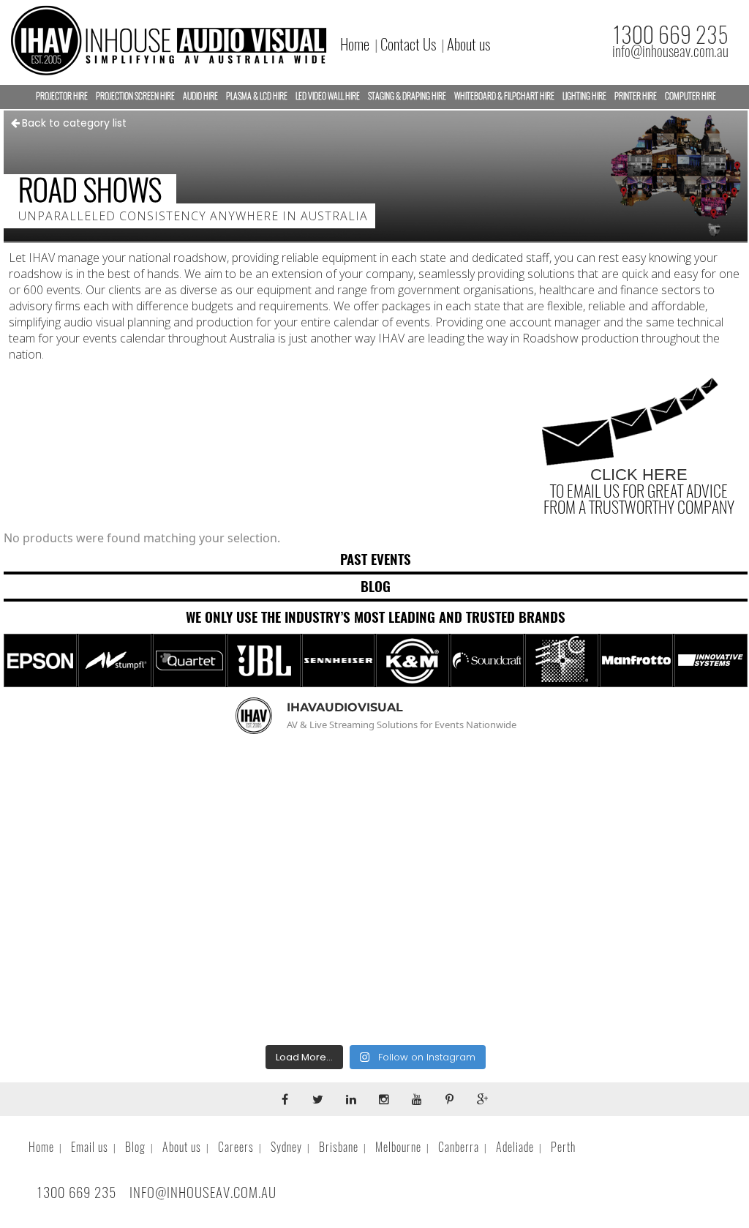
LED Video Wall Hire (328, 96)
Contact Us (408, 44)
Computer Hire (690, 96)
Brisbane (338, 1147)
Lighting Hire (584, 96)
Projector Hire (62, 96)
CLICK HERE (639, 474)
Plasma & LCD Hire (256, 96)
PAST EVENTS (375, 559)
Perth (563, 1147)
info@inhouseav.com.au (670, 51)
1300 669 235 (670, 35)
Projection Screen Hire (135, 96)
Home (354, 44)
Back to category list (74, 123)
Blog (135, 1147)
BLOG (376, 586)
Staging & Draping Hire (407, 96)
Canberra (458, 1147)
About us (468, 44)
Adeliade (515, 1147)
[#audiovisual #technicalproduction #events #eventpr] (123, 819)
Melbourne (398, 1147)
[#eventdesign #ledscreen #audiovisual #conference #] (375, 966)
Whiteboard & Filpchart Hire (504, 96)
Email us (89, 1147)
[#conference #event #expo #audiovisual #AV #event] (628, 966)
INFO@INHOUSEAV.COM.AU (202, 1192)
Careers (236, 1147)
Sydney (286, 1147)
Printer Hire (635, 96)
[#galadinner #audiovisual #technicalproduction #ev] (123, 966)
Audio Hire (200, 96)
